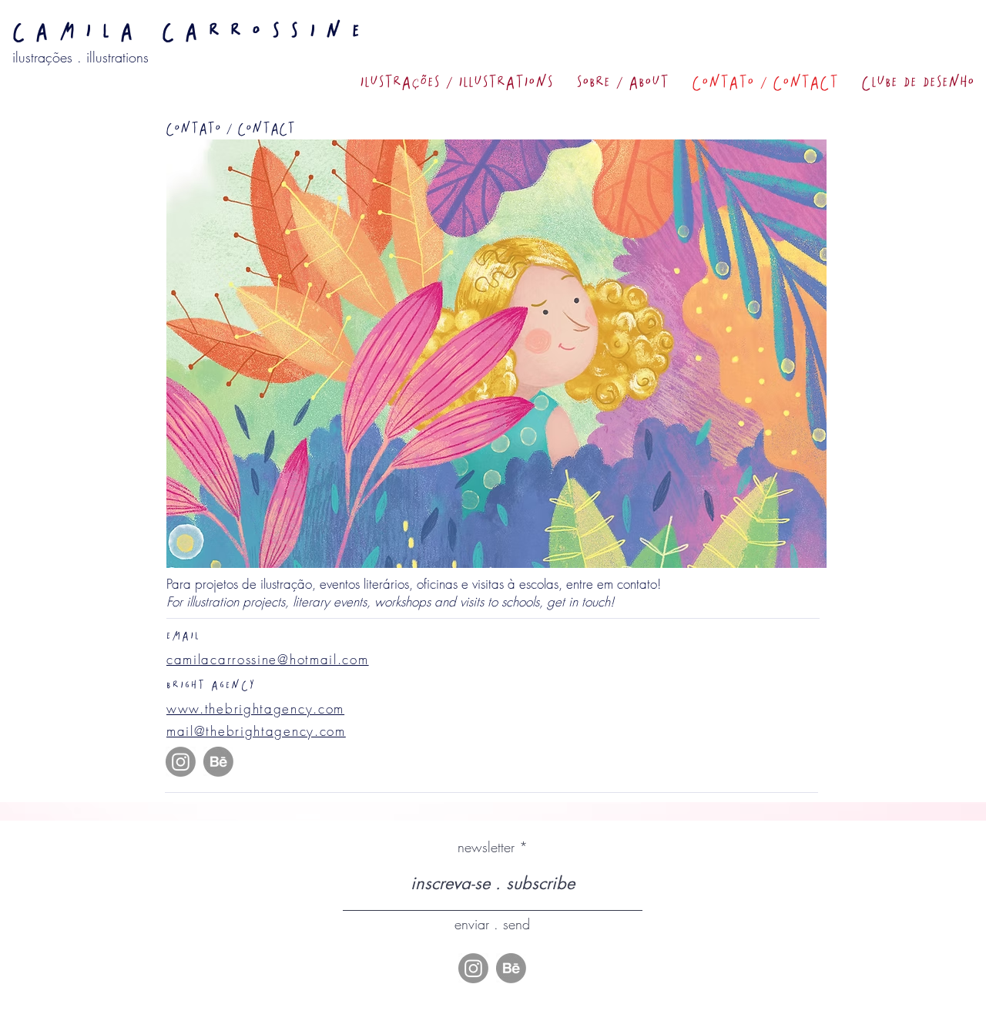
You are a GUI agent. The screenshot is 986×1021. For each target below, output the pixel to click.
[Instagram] (181, 762)
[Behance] (218, 762)
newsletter (486, 847)
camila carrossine (191, 30)
